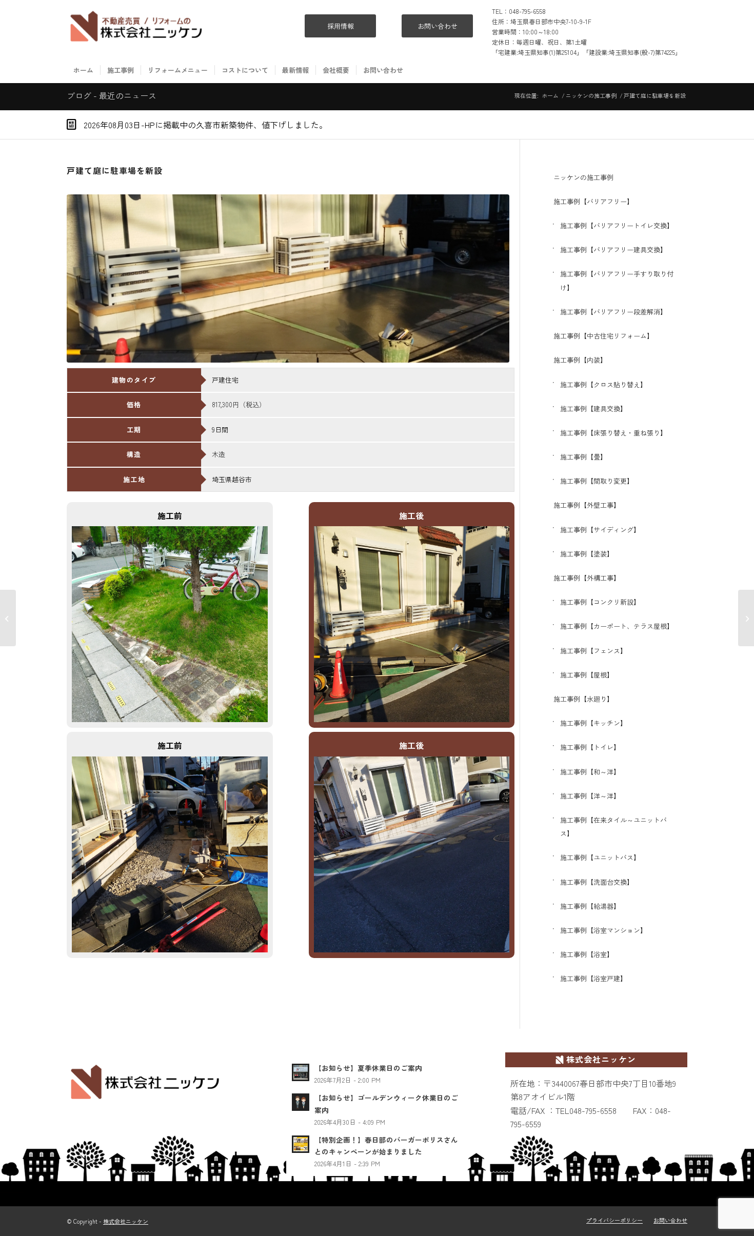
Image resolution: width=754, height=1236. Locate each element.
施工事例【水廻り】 (583, 699)
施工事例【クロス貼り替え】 (603, 384)
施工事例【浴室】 (586, 954)
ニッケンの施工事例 (583, 177)
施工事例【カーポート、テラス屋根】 (616, 626)
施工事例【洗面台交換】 (596, 882)
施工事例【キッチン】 (593, 723)
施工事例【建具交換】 (593, 408)
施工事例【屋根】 (586, 675)
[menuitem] (83, 70)
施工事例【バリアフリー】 (593, 201)
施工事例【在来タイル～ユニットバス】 (613, 826)
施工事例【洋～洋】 (590, 796)
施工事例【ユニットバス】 (600, 857)
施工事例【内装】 (580, 360)
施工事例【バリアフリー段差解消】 (613, 311)
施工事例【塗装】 (586, 554)
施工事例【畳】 (583, 457)
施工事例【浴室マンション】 (603, 930)
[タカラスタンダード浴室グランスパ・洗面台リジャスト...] (8, 618)
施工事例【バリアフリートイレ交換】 (616, 225)
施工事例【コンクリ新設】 (600, 602)
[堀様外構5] (288, 278)
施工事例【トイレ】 (590, 747)
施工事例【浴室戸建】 (593, 978)
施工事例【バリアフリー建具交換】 (613, 249)
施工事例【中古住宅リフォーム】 (603, 336)
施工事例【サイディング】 (600, 529)
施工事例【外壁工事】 (586, 505)
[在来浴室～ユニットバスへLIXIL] (746, 618)
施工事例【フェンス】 (593, 650)
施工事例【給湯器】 (590, 906)
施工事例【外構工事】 (586, 578)
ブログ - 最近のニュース (111, 95)
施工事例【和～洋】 (590, 771)
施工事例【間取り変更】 (596, 481)
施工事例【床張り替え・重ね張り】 (613, 432)
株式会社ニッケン (125, 1221)
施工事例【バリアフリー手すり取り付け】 (616, 280)
